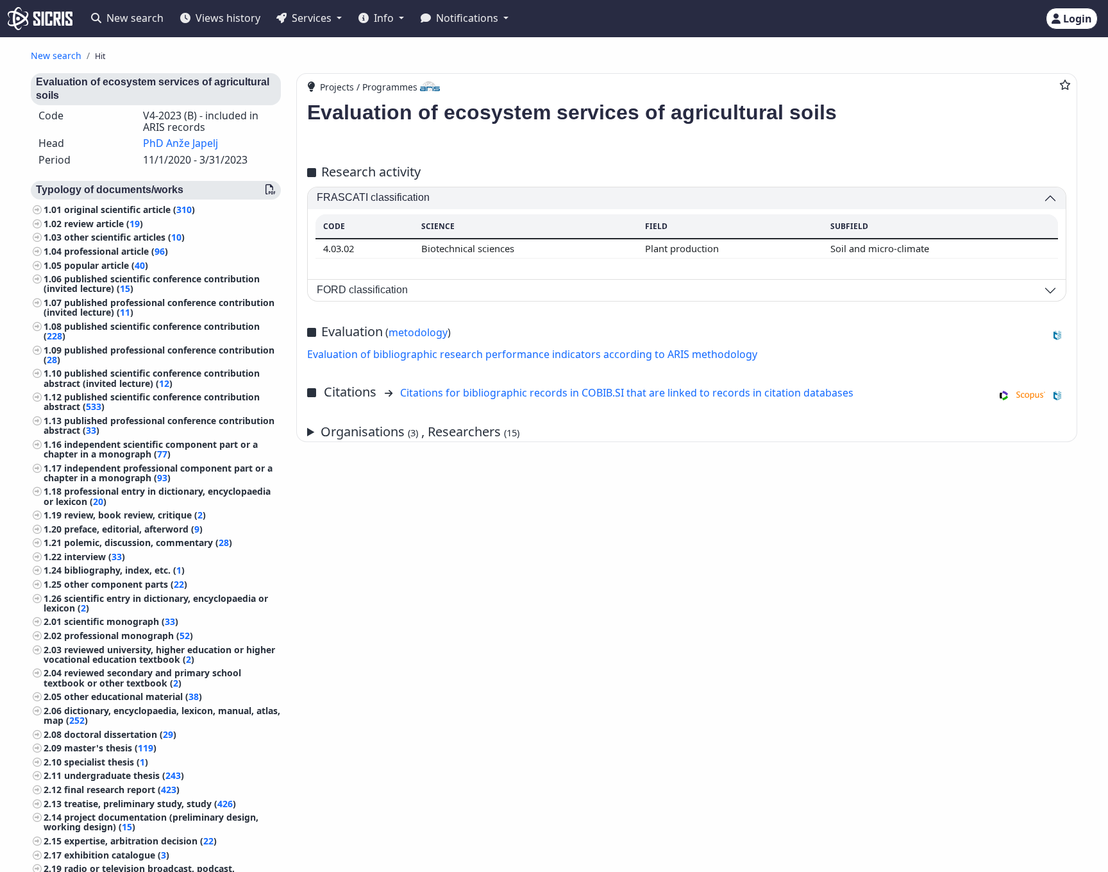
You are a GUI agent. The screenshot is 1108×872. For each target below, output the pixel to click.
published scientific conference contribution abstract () (152, 402)
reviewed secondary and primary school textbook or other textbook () (142, 677)
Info (383, 18)
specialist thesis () (106, 762)
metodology (418, 332)
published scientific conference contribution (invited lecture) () (152, 284)
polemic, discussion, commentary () (148, 542)
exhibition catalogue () (116, 855)
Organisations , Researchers (420, 431)
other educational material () (133, 696)
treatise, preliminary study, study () (150, 804)
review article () (103, 224)
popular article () (106, 265)
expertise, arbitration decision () (140, 841)
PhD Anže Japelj (180, 143)
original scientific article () (129, 209)
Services (311, 18)
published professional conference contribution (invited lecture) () (159, 307)
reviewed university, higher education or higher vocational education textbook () (159, 654)
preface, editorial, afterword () (133, 529)
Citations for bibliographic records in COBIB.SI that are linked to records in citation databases (626, 393)
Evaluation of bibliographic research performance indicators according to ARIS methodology (532, 354)
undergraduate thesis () (124, 775)
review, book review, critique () (135, 515)
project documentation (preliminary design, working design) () (151, 822)
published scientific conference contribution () (152, 331)
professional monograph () (128, 635)
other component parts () (125, 584)
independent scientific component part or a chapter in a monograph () (151, 449)
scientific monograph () (121, 621)
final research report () (122, 789)
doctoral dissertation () (120, 734)
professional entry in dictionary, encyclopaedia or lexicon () (157, 496)
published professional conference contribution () (159, 355)
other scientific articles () (124, 237)
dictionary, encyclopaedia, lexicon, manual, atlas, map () (162, 715)
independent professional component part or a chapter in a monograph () (158, 473)
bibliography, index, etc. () (124, 570)
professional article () (116, 251)
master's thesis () (110, 748)
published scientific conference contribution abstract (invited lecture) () (152, 378)
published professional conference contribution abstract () (159, 425)
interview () (94, 557)
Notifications (467, 18)
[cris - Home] (40, 18)
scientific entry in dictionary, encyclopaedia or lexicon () (156, 603)
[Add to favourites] (1065, 84)
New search (134, 18)
